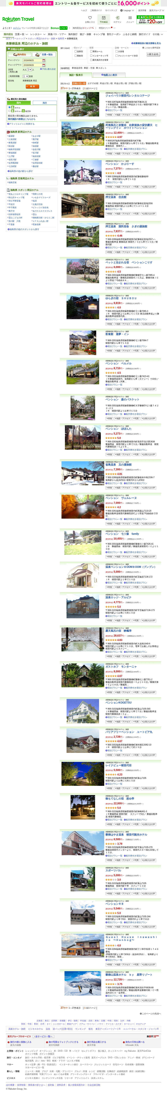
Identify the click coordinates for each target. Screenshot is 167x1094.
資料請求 (61, 1085)
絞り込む (153, 54)
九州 (122, 1021)
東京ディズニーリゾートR (108, 1029)
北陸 (90, 1021)
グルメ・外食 (81, 1071)
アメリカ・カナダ (113, 1024)
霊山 (35, 214)
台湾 (42, 1024)
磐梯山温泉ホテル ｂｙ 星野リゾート (129, 974)
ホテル (17, 108)
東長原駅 (12, 143)
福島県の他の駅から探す (21, 171)
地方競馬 (29, 1060)
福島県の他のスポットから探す (24, 229)
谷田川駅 (12, 160)
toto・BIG (46, 1060)
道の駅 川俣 (14, 221)
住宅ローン (118, 1064)
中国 (109, 1021)
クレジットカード (102, 1064)
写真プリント (45, 1074)
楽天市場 (142, 10)
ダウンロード (148, 1057)
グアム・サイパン (87, 1024)
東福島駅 (12, 153)
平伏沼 (12, 204)
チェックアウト (15, 65)
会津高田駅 (13, 163)
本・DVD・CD (61, 1051)
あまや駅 (37, 136)
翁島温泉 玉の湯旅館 (119, 464)
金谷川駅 (37, 149)
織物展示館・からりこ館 (43, 218)
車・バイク (74, 1051)
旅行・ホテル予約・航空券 (38, 1057)
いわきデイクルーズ (41, 197)
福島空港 (12, 182)
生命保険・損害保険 (134, 1064)
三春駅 (36, 160)
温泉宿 (80, 51)
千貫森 (12, 224)
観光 (91, 1029)
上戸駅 (12, 156)
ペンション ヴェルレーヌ (121, 498)
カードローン (86, 1064)
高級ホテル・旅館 (16, 1029)
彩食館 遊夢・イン (117, 334)
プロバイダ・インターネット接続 (109, 1074)
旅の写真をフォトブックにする (63, 1042)
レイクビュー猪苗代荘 (119, 765)
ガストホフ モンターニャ (121, 666)
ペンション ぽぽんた (119, 428)
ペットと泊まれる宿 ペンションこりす (129, 262)
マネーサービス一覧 (34, 1067)
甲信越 (83, 1021)
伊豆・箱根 (73, 1021)
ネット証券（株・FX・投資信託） (41, 1064)
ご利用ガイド (96, 10)
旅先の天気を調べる (135, 1042)
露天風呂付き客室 (100, 60)
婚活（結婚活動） (137, 1071)
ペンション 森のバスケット (122, 399)
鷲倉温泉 (37, 224)
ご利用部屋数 (14, 76)
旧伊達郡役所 (14, 214)
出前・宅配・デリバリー (61, 1071)
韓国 (23, 1024)
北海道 (39, 1021)
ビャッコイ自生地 (40, 207)
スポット (102, 68)
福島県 (61, 38)
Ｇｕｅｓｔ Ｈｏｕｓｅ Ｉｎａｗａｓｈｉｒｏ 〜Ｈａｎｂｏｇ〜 (132, 938)
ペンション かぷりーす (120, 163)
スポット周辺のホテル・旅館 (41, 38)
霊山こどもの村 (15, 218)
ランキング (80, 1029)
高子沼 (12, 211)
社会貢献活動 (94, 1085)
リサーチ (68, 1078)
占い (37, 1060)
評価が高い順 (135, 83)
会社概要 (10, 1085)
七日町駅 (12, 166)
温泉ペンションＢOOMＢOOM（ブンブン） (131, 566)
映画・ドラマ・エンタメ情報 (66, 1060)
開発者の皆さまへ (36, 1085)
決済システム (97, 1078)
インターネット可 (100, 56)
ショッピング (31, 1051)
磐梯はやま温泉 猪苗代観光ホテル (126, 834)
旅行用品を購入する (96, 1042)
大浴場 (121, 51)
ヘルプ (84, 10)
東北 (47, 1021)
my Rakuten (130, 1051)
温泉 (48, 1029)
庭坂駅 (12, 136)
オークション (45, 1051)
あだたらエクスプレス (42, 211)
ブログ (45, 1071)
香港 (36, 1024)
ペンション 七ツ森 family (122, 533)
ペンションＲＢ (115, 903)
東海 (97, 1021)
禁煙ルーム (97, 51)
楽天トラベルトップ (15, 38)
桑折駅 (36, 166)
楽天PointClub (144, 1051)
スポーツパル (113, 870)
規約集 (51, 1085)
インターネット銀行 (68, 1064)
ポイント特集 (31, 1054)
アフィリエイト (82, 1078)
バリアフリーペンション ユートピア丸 (129, 732)
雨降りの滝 (38, 194)
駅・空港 (90, 68)
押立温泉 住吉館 (116, 197)
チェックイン (14, 60)
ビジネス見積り (32, 1078)
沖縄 (128, 1021)
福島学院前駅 (14, 149)
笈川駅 (36, 153)
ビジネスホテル (35, 1029)
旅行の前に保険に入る (20, 1042)
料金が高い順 (120, 83)
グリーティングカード (80, 1074)
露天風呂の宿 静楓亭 (119, 630)
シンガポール (59, 1024)
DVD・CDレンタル (117, 1057)
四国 (116, 1021)
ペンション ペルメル (119, 363)
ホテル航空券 (23, 111)
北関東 (54, 1021)
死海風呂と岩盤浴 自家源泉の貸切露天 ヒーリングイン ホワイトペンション (132, 126)
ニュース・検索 (32, 1071)
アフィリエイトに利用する (22, 124)
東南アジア (72, 1024)
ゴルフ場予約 (58, 1057)
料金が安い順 (106, 83)
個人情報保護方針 (76, 1085)
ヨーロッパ (129, 1024)
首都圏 (62, 1021)
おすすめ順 (93, 83)
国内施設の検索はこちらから (22, 119)
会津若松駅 (38, 163)
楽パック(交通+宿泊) (62, 1029)
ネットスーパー (115, 1051)
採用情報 (21, 1085)
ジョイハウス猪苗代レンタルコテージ (128, 95)
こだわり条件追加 (152, 48)
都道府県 (78, 68)
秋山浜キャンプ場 (16, 197)
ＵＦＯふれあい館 (40, 221)
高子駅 (36, 139)
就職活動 (101, 1071)
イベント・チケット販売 (78, 1057)
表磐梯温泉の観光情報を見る (147, 43)
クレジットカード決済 (128, 56)
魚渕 (35, 201)
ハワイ (100, 1024)
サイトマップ (111, 10)
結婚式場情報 (31, 1074)
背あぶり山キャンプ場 (18, 194)
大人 (25, 70)
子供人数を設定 (49, 69)
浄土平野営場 (14, 201)
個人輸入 (102, 1051)
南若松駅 (37, 156)
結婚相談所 (122, 1071)
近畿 (103, 1021)
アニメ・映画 (134, 1057)
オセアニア (141, 1024)
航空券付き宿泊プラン (136, 149)
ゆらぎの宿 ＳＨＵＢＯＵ (121, 298)
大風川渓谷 (38, 204)
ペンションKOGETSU (119, 702)
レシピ (92, 1071)
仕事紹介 (111, 1071)
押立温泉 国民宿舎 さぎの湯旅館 (126, 226)
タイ (49, 1024)
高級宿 (80, 56)
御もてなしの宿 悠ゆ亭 (120, 798)
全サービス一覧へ (43, 1036)
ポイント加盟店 (46, 1054)
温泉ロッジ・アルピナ (119, 597)
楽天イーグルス (98, 1057)
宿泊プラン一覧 (114, 110)
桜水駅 (12, 146)
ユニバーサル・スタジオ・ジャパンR (141, 1029)
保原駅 (36, 146)
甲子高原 (12, 207)
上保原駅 (12, 139)
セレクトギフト (88, 1051)
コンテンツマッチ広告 (52, 1078)
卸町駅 (36, 143)
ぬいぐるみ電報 (61, 1074)
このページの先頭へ (151, 1013)
